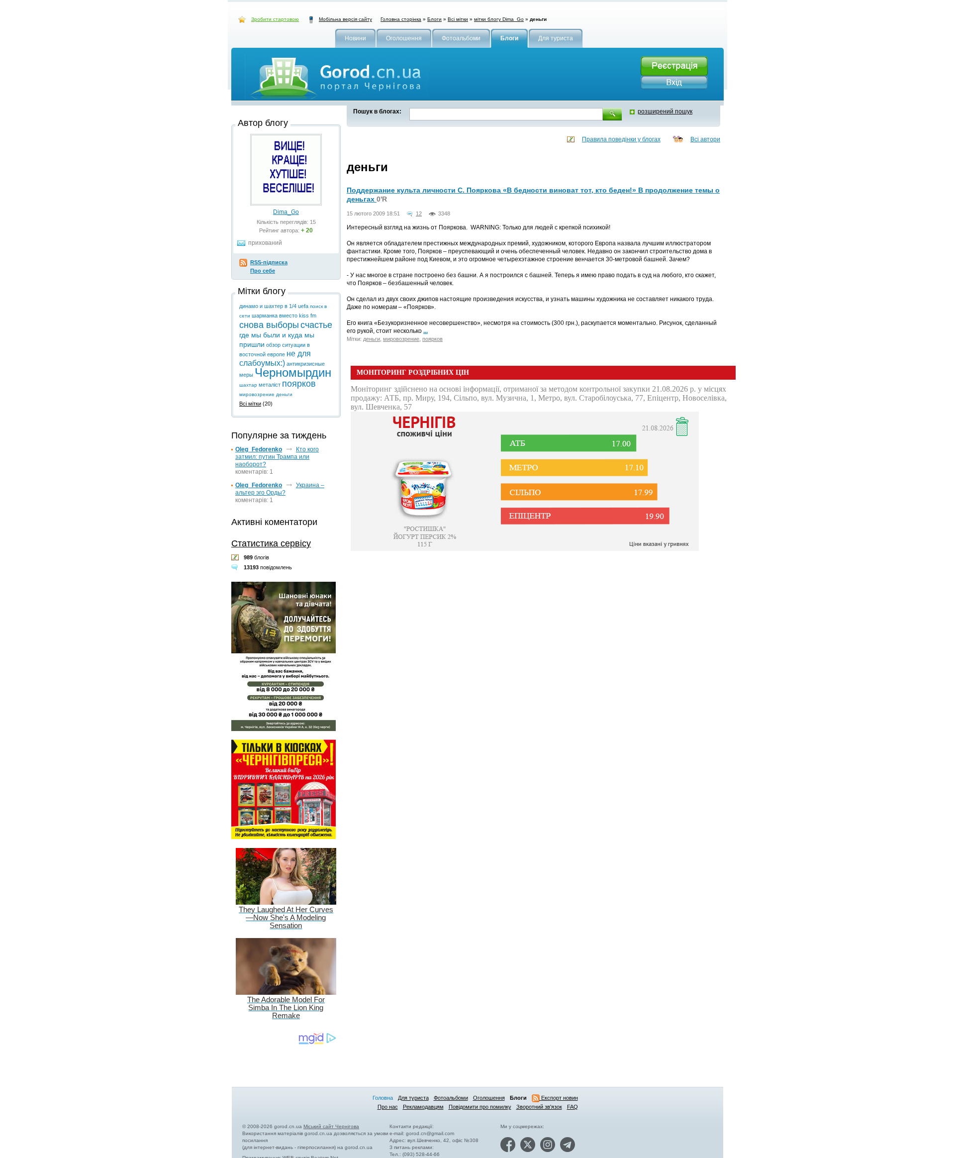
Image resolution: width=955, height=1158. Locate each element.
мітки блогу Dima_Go (499, 19)
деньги (371, 339)
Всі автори (705, 139)
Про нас (388, 1107)
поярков (432, 339)
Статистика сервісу (271, 543)
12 (419, 213)
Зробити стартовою (275, 19)
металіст (270, 385)
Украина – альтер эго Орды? (279, 489)
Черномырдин (293, 372)
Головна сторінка (401, 19)
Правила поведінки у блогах (621, 139)
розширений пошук (665, 111)
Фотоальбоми (451, 1098)
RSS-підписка (268, 262)
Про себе (262, 271)
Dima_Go (286, 212)
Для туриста (413, 1098)
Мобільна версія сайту (345, 19)
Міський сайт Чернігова (331, 1126)
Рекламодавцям (423, 1107)
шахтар (248, 385)
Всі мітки (458, 19)
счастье (316, 325)
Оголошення (489, 1098)
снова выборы (269, 325)
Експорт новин (559, 1098)
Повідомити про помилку (480, 1107)
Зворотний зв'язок (539, 1107)
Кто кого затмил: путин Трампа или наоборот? (277, 457)
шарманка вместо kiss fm (284, 315)
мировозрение (401, 339)
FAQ (572, 1107)
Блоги (434, 19)
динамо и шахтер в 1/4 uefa (273, 306)
